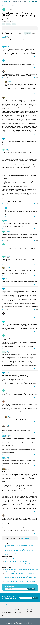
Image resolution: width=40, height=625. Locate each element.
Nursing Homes (4, 615)
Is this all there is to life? (9, 559)
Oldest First (34, 33)
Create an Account (29, 611)
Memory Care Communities (6, 614)
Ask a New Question (25, 28)
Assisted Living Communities (6, 612)
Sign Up (34, 597)
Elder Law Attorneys (18, 612)
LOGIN (34, 1)
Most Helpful (20, 33)
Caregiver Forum (17, 609)
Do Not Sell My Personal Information (29, 623)
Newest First (27, 33)
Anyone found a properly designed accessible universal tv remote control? (19, 553)
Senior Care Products (18, 614)
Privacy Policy (22, 623)
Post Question (31, 588)
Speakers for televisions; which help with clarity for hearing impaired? (20, 573)
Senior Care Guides (18, 610)
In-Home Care (4, 609)
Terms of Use (18, 623)
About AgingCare (29, 613)
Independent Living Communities (7, 610)
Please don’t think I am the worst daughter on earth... (16, 561)
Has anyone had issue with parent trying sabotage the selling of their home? (20, 546)
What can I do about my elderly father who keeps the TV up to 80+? (19, 581)
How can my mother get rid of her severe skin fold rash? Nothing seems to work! (20, 564)
